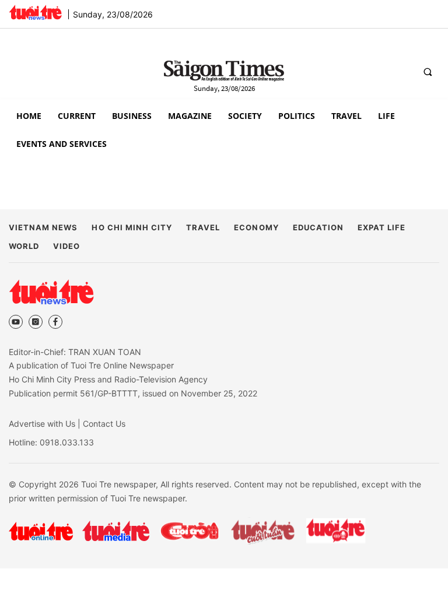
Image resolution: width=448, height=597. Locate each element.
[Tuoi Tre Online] (41, 531)
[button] (427, 71)
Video (66, 246)
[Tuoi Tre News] (51, 291)
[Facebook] (55, 322)
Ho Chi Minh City (132, 227)
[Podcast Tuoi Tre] (336, 531)
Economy (256, 227)
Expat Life (381, 227)
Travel (203, 227)
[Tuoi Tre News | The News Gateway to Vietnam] (35, 12)
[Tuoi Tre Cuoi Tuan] (263, 531)
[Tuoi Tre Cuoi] (189, 531)
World (24, 246)
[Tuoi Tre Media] (115, 531)
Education (318, 227)
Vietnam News (43, 227)
